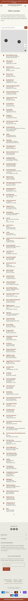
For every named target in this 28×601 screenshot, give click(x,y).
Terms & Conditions (18, 581)
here (3, 20)
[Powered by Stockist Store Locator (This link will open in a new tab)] (14, 514)
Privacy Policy (9, 581)
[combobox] (12, 27)
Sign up (6, 569)
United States (13, 588)
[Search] (25, 27)
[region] (14, 41)
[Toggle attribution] (25, 50)
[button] (14, 599)
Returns (20, 579)
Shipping (15, 579)
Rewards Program (8, 579)
